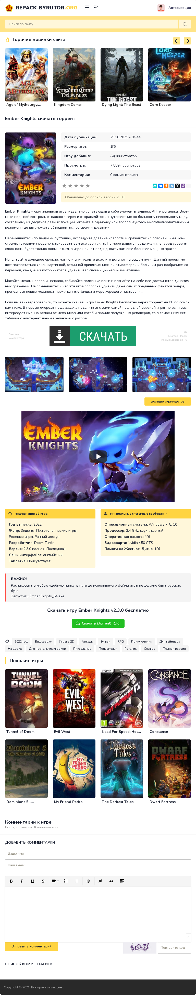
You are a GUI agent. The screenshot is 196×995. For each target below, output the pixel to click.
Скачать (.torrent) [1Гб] (101, 623)
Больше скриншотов (168, 401)
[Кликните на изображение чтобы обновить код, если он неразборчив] (139, 948)
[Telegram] (171, 186)
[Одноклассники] (166, 186)
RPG (121, 642)
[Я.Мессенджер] (155, 186)
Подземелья (108, 649)
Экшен (105, 642)
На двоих (15, 649)
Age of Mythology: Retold (22, 106)
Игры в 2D (66, 642)
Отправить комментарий (31, 946)
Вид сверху (43, 642)
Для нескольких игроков (47, 649)
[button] (11, 881)
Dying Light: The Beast (121, 104)
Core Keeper (160, 104)
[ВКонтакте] (160, 186)
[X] (177, 186)
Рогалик (131, 649)
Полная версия (174, 649)
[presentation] (176, 40)
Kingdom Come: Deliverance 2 (67, 106)
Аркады (87, 642)
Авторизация (179, 8)
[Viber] (183, 186)
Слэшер (149, 649)
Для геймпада (170, 642)
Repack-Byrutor (47, 7)
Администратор (123, 156)
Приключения (141, 642)
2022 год (21, 642)
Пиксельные (82, 649)
